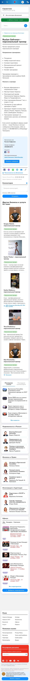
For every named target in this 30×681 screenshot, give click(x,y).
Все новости (15, 420)
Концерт (5, 549)
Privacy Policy (19, 633)
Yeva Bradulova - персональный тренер (12, 327)
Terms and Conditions (21, 635)
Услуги (4, 624)
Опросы (17, 624)
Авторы (17, 617)
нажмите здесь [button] (11, 665)
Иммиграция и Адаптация (12, 488)
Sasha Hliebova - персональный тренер (12, 291)
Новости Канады (7, 617)
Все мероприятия (15, 586)
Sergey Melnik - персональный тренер (12, 225)
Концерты (9, 522)
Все (4, 522)
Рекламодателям (7, 633)
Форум (17, 640)
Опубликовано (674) (8, 10)
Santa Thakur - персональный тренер (15, 258)
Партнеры (5, 638)
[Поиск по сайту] (7, 2)
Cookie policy (18, 638)
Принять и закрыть (15, 678)
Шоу (4, 539)
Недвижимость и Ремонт (11, 427)
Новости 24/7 (6, 619)
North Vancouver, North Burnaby (13, 157)
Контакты (5, 635)
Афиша (5, 518)
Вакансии (5, 622)
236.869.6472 (8, 147)
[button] (28, 2)
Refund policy (6, 640)
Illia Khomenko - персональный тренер (12, 361)
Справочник (7, 9)
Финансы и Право (9, 457)
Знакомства (18, 619)
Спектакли (17, 522)
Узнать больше (10, 676)
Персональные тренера (9, 36)
